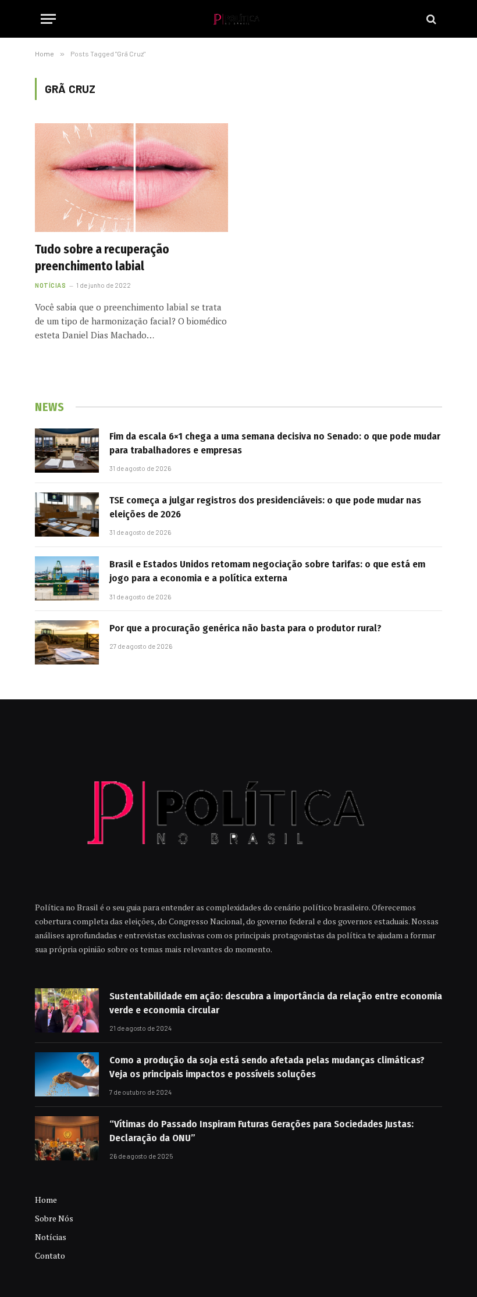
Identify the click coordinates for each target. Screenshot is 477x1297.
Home (46, 1199)
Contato (50, 1255)
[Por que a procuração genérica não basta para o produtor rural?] (67, 642)
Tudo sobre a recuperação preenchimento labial (102, 258)
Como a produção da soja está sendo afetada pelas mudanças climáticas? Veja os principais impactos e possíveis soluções (267, 1067)
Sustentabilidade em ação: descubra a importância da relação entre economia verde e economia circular (275, 1003)
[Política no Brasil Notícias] (238, 19)
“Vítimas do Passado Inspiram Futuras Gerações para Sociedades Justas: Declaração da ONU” (261, 1131)
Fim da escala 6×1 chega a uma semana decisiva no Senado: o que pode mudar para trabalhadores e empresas (274, 443)
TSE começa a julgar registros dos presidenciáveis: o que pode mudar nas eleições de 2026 (265, 507)
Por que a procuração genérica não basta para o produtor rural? (245, 628)
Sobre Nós (54, 1218)
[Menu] (48, 19)
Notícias (50, 285)
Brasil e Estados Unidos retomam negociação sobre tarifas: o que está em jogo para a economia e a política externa (267, 571)
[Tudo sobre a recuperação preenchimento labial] (131, 177)
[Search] (430, 19)
